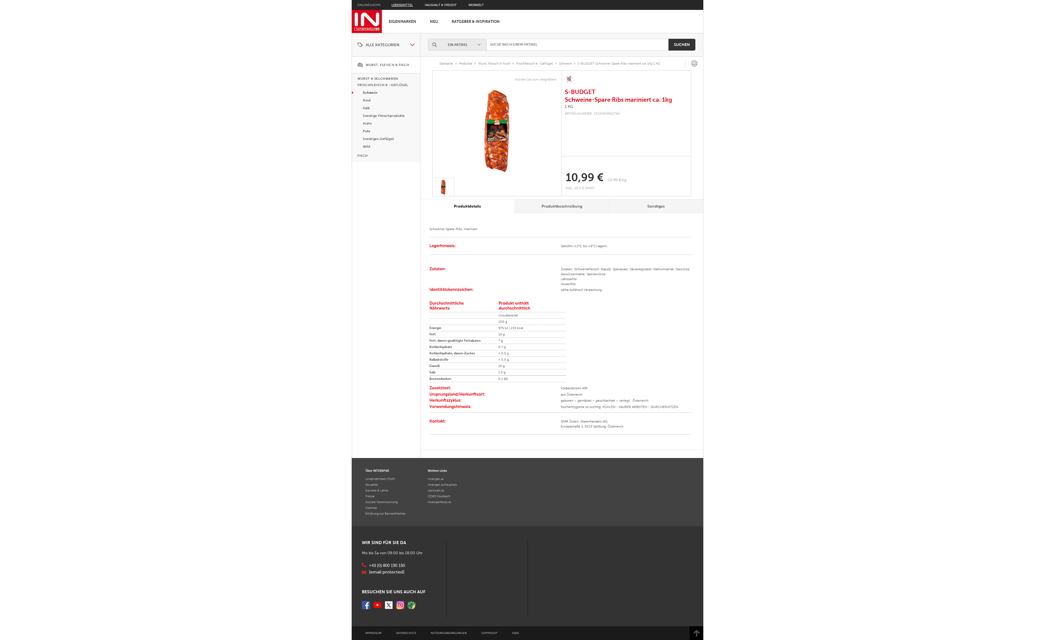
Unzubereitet (508, 315)
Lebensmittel (402, 5)
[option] (497, 131)
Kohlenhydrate (440, 347)
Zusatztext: (440, 387)
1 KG (569, 106)
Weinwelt (476, 5)
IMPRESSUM (373, 633)
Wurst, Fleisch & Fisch (494, 63)
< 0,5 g (503, 353)
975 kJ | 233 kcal (510, 328)
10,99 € (585, 177)
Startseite (446, 63)
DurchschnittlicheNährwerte (446, 305)
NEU (434, 21)
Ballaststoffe (438, 360)
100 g (502, 322)
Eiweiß (434, 366)
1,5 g (502, 372)
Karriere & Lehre (376, 490)
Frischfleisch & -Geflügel (534, 63)
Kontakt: (437, 421)
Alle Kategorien (382, 45)
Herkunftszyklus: (445, 400)
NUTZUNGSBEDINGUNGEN (449, 633)
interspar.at (436, 479)
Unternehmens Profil (380, 479)
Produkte (465, 63)
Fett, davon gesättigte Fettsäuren (455, 341)
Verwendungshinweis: (450, 406)
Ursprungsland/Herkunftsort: (457, 394)
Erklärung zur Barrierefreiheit (385, 513)
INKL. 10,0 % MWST (580, 188)
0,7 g (502, 347)
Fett (432, 334)
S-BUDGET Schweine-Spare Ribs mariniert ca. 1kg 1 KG (619, 63)
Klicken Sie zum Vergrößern (535, 79)
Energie (435, 328)
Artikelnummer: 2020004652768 (592, 113)
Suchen (682, 44)
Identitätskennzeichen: (451, 289)
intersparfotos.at (439, 502)
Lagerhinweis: (442, 245)
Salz (432, 372)
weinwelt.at (436, 490)
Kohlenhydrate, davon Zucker (452, 353)
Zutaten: (437, 268)
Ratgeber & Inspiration (476, 21)
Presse (369, 496)
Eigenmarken (402, 21)
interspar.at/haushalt (442, 484)
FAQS (515, 633)
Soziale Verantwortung (381, 502)
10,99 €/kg (617, 180)
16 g (501, 366)
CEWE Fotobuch (439, 496)
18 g (501, 334)
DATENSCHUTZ (406, 633)
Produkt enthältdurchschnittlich (514, 305)
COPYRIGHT (489, 633)
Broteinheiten (440, 379)
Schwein (565, 63)
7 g (500, 341)
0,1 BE (503, 379)
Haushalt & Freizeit (441, 5)
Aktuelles (371, 484)
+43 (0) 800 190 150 (387, 565)
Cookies (371, 507)
